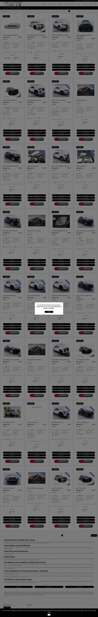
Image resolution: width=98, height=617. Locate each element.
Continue (49, 311)
